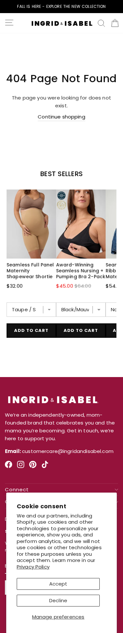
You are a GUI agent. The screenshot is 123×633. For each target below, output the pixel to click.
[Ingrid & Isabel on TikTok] (45, 467)
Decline (58, 600)
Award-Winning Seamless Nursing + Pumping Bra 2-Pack (80, 271)
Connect (17, 490)
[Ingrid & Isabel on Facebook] (8, 467)
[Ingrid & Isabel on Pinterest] (32, 467)
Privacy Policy (33, 566)
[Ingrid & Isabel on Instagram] (20, 467)
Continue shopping (61, 116)
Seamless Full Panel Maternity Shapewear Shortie (30, 271)
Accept (58, 583)
